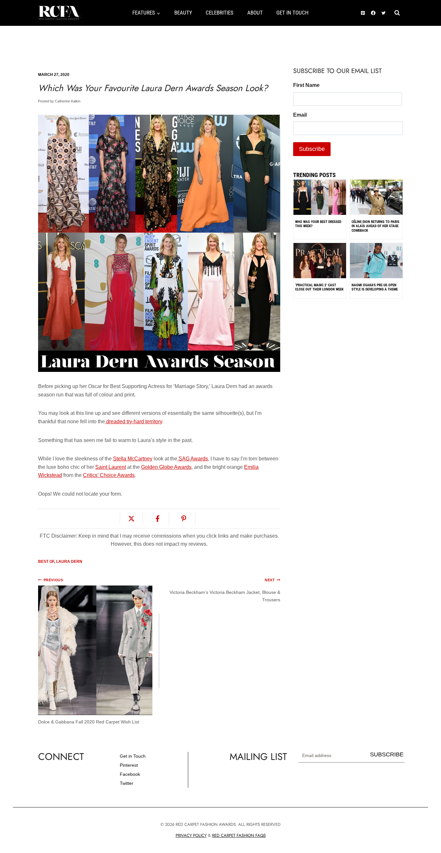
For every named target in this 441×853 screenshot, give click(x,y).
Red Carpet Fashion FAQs (239, 835)
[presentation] (376, 213)
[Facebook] (373, 12)
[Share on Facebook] (157, 518)
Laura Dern (69, 561)
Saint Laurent (110, 467)
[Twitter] (383, 12)
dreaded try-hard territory (133, 421)
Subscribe (387, 754)
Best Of (46, 561)
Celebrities (219, 12)
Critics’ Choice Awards (109, 475)
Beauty (183, 12)
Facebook (130, 774)
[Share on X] (131, 518)
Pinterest (129, 765)
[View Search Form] (397, 13)
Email (300, 115)
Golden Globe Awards (166, 467)
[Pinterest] (362, 12)
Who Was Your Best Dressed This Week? (318, 224)
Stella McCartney (132, 458)
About (255, 12)
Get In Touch (292, 12)
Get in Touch (133, 756)
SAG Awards (192, 458)
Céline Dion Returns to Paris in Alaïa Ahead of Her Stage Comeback (375, 226)
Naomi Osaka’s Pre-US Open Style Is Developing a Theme (375, 287)
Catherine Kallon (67, 101)
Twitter (126, 783)
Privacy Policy (191, 835)
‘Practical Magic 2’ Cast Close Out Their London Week (319, 287)
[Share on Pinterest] (183, 518)
